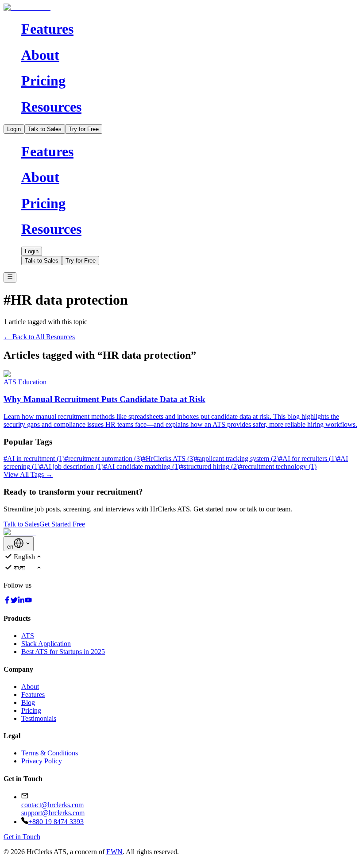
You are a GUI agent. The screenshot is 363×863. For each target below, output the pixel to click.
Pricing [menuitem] (43, 81)
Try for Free (84, 129)
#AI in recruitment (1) (34, 458)
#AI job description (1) (72, 466)
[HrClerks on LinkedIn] (21, 601)
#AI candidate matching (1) (142, 466)
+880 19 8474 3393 (56, 821)
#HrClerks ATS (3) (168, 458)
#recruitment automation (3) (103, 458)
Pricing (31, 710)
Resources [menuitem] (51, 107)
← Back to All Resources (39, 337)
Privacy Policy (41, 761)
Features (33, 694)
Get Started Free (62, 524)
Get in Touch (22, 836)
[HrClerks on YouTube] (28, 601)
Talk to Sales (45, 129)
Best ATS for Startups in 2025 (63, 651)
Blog (28, 702)
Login (14, 129)
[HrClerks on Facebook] (7, 601)
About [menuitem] (40, 55)
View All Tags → (28, 474)
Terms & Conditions (49, 753)
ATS (27, 635)
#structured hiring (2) (209, 466)
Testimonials (38, 718)
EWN (114, 851)
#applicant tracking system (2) (237, 458)
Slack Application (46, 643)
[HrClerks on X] (14, 601)
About (30, 686)
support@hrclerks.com (53, 813)
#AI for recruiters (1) (308, 458)
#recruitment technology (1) (278, 466)
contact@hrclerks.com (52, 805)
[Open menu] (10, 277)
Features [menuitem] (47, 29)
